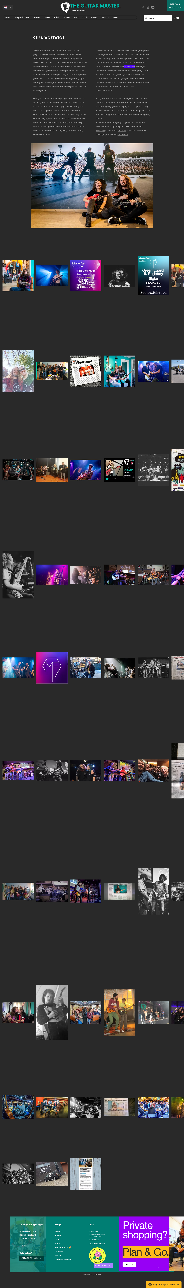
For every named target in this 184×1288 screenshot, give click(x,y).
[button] (176, 18)
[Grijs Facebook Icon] (143, 7)
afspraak (122, 130)
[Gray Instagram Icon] (148, 7)
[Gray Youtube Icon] (152, 7)
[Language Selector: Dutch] (8, 7)
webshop (100, 130)
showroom (123, 134)
